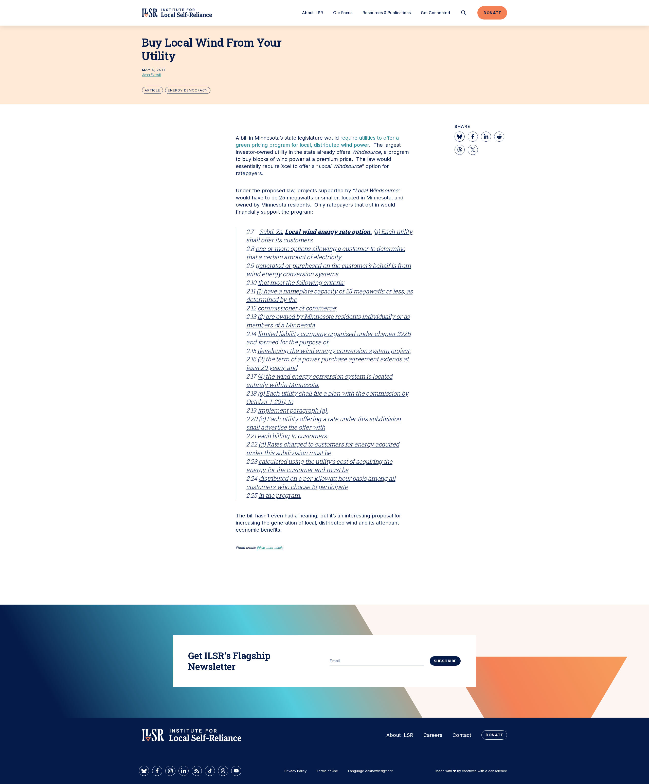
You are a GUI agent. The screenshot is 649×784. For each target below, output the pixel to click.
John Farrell (151, 74)
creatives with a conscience (484, 771)
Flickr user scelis (270, 548)
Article (152, 90)
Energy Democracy (188, 90)
